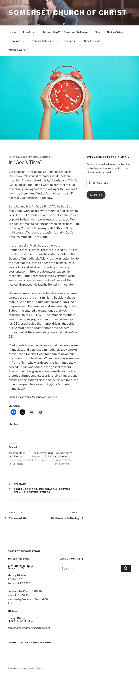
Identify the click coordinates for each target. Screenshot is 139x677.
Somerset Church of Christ (68, 13)
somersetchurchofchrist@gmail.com (29, 627)
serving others (38, 492)
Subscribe (96, 194)
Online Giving (115, 32)
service (65, 489)
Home (12, 32)
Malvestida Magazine (31, 396)
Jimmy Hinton (43, 157)
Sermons (20, 484)
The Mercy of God (42, 452)
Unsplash (52, 396)
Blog (97, 32)
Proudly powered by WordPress (26, 668)
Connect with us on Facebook (30, 642)
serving (20, 492)
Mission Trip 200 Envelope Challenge (65, 32)
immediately (48, 489)
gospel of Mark (25, 489)
